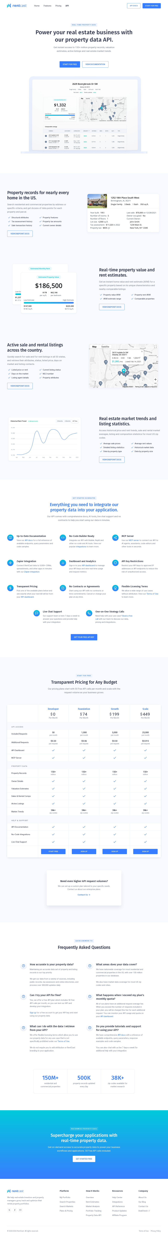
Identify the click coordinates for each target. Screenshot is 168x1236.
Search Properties (67, 1202)
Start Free (53, 851)
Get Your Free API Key (84, 637)
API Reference (118, 1206)
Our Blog (142, 1202)
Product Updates (119, 1211)
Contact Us (143, 1206)
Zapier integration (31, 572)
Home (37, 6)
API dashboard (88, 565)
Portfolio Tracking (93, 1211)
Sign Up (84, 851)
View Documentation (95, 64)
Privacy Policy (156, 1231)
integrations (81, 546)
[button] (47, 5)
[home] (16, 5)
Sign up (33, 1012)
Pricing (58, 6)
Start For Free (151, 6)
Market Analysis (93, 1206)
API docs (29, 540)
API (67, 6)
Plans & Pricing (66, 1211)
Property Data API (93, 1215)
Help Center (117, 1197)
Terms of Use (152, 594)
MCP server (134, 540)
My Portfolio (65, 1197)
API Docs (134, 6)
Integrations (117, 1202)
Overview (90, 1197)
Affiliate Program (119, 1215)
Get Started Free (84, 1159)
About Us (142, 1197)
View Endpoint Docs (19, 234)
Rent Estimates (92, 1202)
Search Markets (66, 1206)
